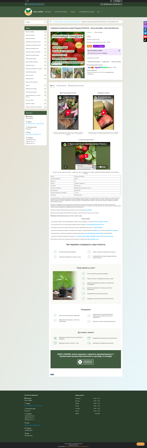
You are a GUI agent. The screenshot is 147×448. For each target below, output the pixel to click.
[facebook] (51, 374)
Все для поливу (29, 100)
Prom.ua (81, 443)
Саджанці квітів (30, 78)
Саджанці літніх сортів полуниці (72, 21)
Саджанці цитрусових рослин (33, 45)
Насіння (28, 85)
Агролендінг (88, 210)
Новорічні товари (30, 103)
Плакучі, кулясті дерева (32, 82)
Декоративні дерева (31, 72)
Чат (142, 444)
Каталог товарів (30, 31)
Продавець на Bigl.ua (73, 445)
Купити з (96, 46)
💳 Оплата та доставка (61, 11)
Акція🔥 (73, 11)
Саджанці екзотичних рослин (33, 41)
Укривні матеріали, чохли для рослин (33, 96)
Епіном (88, 224)
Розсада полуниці (58, 21)
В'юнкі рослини (29, 75)
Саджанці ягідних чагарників (33, 52)
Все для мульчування (31, 92)
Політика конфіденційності (83, 446)
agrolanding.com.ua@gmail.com (33, 134)
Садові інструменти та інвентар (34, 107)
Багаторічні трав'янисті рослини (34, 68)
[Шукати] (45, 22)
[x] (53, 374)
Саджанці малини (30, 38)
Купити (89, 46)
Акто (86, 233)
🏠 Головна (48, 11)
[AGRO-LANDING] (28, 12)
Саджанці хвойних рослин (32, 48)
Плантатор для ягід (108, 236)
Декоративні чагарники (32, 61)
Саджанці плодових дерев (32, 55)
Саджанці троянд (30, 65)
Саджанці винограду (31, 58)
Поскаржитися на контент (71, 446)
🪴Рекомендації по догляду (86, 11)
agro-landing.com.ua (93, 239)
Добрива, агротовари (31, 88)
